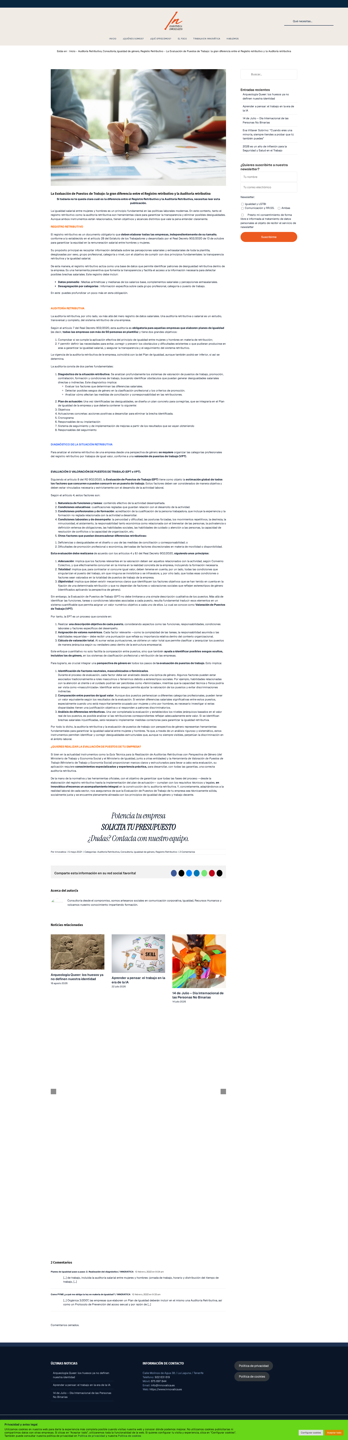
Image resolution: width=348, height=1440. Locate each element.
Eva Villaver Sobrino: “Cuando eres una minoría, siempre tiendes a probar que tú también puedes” (268, 134)
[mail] (45, 21)
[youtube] (27, 21)
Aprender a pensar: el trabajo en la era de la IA (81, 1385)
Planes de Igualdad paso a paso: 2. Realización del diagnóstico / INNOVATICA (92, 1271)
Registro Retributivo (166, 851)
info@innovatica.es (163, 1385)
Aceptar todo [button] (334, 1432)
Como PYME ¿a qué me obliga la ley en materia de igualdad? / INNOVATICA (90, 1294)
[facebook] (16, 21)
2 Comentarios (187, 851)
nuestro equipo (167, 838)
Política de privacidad (91, 1435)
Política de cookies (129, 1435)
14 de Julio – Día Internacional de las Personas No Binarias (198, 995)
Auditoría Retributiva (108, 851)
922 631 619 (162, 1377)
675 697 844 (158, 1381)
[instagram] (10, 21)
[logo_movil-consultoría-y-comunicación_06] (174, 11)
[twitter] (33, 21)
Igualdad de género (144, 851)
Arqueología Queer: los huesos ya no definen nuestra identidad (77, 977)
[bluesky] (39, 21)
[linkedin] (22, 21)
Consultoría (127, 851)
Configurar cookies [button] (311, 1432)
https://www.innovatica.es (166, 1389)
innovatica (60, 851)
